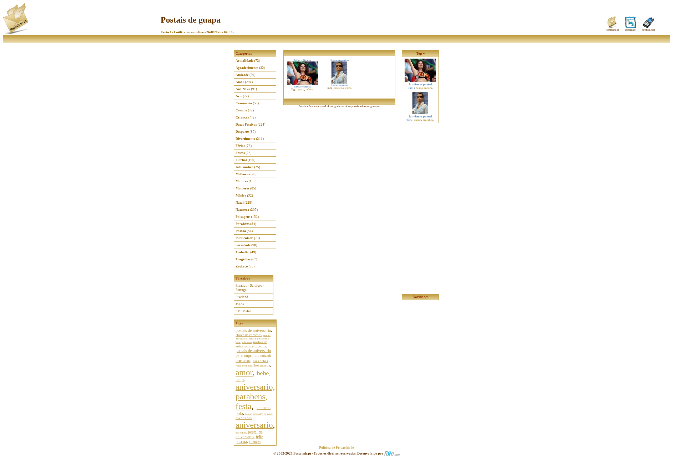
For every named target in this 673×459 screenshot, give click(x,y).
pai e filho (241, 432)
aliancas (255, 442)
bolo (239, 413)
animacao (247, 342)
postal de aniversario (249, 434)
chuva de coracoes (249, 335)
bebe (263, 373)
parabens (263, 407)
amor (244, 372)
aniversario (254, 425)
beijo (240, 379)
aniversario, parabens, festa (255, 396)
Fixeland (242, 297)
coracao (243, 360)
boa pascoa (262, 365)
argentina (339, 87)
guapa (301, 89)
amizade (266, 356)
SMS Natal (243, 311)
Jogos (240, 304)
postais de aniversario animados (251, 344)
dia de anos (244, 418)
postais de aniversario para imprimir (253, 353)
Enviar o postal (420, 84)
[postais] (16, 33)
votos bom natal (244, 365)
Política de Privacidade (336, 448)
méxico (309, 89)
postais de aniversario (253, 330)
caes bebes (260, 361)
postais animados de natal (258, 413)
